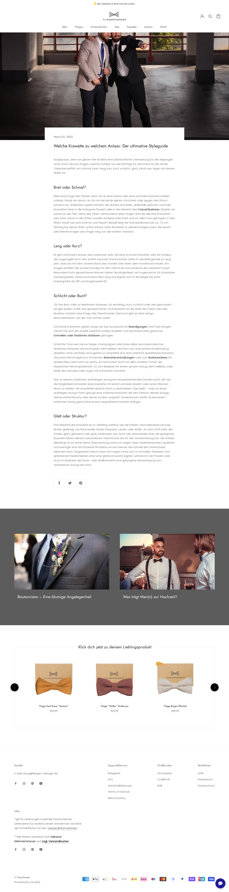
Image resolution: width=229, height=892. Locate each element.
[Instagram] (24, 783)
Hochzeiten (164, 773)
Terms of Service (119, 792)
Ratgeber (114, 773)
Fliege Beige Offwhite (175, 706)
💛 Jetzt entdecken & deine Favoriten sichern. (114, 3)
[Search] (210, 16)
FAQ (110, 779)
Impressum (205, 779)
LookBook (163, 779)
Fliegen (79, 27)
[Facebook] (15, 783)
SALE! (163, 27)
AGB (200, 773)
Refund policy (117, 798)
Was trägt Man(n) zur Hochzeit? (150, 597)
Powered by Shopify (27, 882)
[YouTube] (41, 783)
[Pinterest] (32, 783)
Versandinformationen (62, 828)
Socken (148, 27)
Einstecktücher (99, 27)
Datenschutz (206, 785)
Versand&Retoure (120, 785)
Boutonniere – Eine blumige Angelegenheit (54, 597)
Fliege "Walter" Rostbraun (114, 706)
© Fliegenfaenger (22, 877)
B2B (159, 785)
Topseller (132, 27)
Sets (117, 27)
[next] (214, 687)
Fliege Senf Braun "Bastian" (54, 706)
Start (64, 27)
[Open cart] (218, 16)
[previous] (14, 687)
